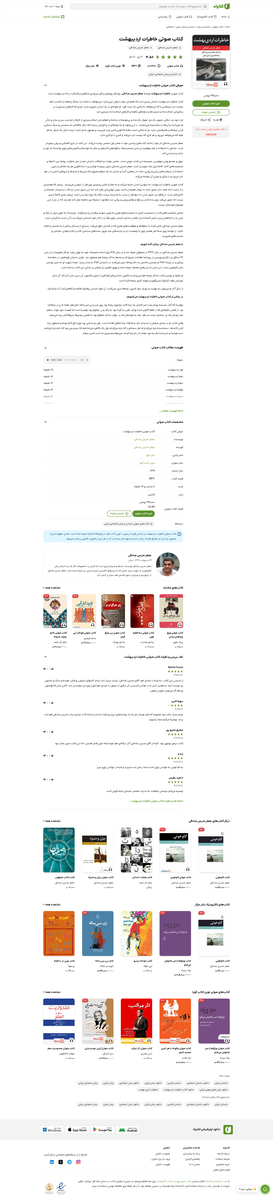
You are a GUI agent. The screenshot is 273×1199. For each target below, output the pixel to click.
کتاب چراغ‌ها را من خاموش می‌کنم (177, 963)
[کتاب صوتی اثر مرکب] (136, 1021)
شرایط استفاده (223, 1159)
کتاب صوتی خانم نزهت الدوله (58, 635)
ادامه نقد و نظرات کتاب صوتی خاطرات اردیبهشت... (156, 801)
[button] (211, 61)
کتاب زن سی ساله (104, 961)
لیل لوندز (186, 1057)
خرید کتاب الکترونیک (167, 1181)
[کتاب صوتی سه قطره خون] (142, 611)
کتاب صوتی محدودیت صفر (61, 1048)
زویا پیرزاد (186, 970)
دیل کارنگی (108, 1053)
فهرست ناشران (163, 1164)
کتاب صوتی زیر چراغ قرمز (115, 635)
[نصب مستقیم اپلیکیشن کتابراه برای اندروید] (128, 1130)
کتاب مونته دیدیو (143, 961)
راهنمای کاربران (192, 1159)
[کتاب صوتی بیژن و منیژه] (97, 850)
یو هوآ (71, 966)
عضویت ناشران (162, 1153)
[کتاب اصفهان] (59, 850)
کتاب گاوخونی (222, 877)
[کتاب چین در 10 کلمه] (59, 933)
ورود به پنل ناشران (160, 1159)
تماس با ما (194, 1164)
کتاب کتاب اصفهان (65, 877)
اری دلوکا (148, 966)
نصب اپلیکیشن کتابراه (216, 1181)
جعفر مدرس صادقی (144, 439)
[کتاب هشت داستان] (136, 850)
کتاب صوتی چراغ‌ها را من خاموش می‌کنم (217, 1050)
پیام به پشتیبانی (191, 1153)
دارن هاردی (146, 1053)
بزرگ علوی (178, 642)
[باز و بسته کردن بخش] (45, 85)
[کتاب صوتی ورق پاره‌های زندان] (171, 611)
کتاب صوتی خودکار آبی (84, 632)
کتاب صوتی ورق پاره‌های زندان (175, 635)
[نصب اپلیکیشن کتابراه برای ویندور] (52, 1130)
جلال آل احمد (60, 642)
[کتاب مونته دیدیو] (136, 933)
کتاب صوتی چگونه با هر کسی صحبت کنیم (176, 1050)
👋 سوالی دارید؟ (247, 1189)
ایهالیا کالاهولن (67, 1053)
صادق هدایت (147, 642)
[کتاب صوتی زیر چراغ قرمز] (113, 611)
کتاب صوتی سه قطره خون (143, 635)
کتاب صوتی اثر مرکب (141, 1048)
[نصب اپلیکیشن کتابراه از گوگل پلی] (102, 1130)
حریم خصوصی (223, 1164)
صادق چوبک (119, 642)
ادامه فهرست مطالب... (171, 411)
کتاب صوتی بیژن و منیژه (100, 877)
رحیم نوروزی (90, 638)
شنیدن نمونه (208, 112)
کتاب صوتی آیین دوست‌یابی (99, 1048)
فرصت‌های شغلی (221, 1169)
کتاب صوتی (185, 1181)
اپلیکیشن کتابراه (51, 16)
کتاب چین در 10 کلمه (64, 961)
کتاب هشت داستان (142, 877)
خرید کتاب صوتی (211, 103)
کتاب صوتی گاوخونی (180, 877)
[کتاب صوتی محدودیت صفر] (59, 1021)
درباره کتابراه (223, 1153)
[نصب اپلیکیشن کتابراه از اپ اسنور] (77, 1130)
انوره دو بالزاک (106, 966)
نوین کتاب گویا (147, 463)
